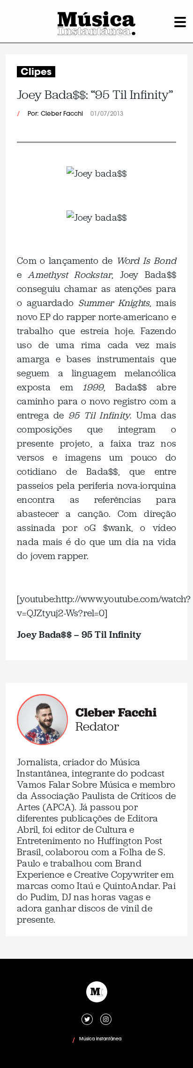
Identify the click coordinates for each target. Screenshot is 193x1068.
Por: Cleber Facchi (55, 114)
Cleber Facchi (115, 712)
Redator (97, 726)
